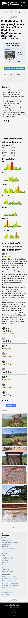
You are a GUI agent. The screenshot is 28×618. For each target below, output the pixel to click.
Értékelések (6, 11)
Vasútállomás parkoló (7, 558)
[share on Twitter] (14, 18)
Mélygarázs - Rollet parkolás (9, 581)
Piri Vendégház (6, 546)
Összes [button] (5, 410)
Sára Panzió (5, 569)
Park (3, 555)
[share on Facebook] (12, 18)
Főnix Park (5, 562)
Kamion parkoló (6, 551)
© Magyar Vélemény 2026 (10, 605)
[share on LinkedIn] (16, 18)
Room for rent (5, 553)
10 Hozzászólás (7, 49)
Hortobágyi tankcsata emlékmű (10, 585)
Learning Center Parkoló (8, 548)
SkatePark (5, 537)
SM (14, 615)
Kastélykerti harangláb (8, 587)
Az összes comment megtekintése (14, 68)
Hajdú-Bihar (16, 11)
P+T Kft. (4, 567)
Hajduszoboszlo (7, 12)
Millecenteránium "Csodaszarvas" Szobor (12, 578)
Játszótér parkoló (6, 540)
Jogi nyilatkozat (14, 607)
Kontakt (3, 7)
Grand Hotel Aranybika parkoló (10, 583)
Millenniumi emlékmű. (7, 592)
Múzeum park (5, 594)
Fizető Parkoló (6, 564)
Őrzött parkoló (5, 590)
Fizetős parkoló (6, 574)
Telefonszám (11, 405)
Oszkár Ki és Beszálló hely (9, 576)
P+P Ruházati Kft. (6, 560)
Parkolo (11, 11)
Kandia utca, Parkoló (7, 571)
